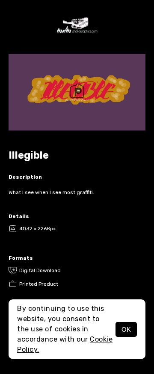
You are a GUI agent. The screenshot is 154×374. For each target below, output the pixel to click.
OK (126, 329)
